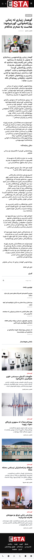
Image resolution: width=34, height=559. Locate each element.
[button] (31, 4)
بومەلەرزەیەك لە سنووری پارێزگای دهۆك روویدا (18, 423)
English (14, 549)
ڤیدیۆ (20, 549)
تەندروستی (28, 547)
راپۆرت (16, 544)
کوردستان (28, 15)
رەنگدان (10, 544)
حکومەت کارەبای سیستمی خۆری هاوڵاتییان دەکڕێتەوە (19, 377)
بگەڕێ (3, 280)
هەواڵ (26, 544)
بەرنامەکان (20, 547)
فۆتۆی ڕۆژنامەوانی (10, 547)
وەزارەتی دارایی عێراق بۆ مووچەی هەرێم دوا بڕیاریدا (19, 516)
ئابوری (21, 544)
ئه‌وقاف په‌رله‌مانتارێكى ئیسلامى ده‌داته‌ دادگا (17, 468)
